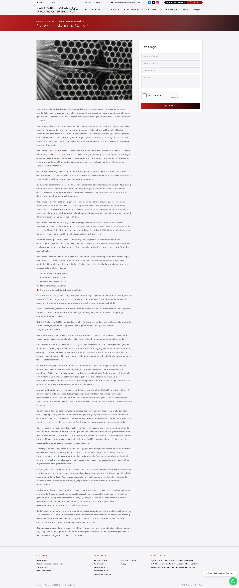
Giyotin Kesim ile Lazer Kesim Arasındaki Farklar (172, 560)
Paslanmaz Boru (100, 567)
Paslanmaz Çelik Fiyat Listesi (140, 10)
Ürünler (114, 10)
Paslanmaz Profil (100, 571)
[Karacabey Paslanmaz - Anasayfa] (56, 10)
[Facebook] (149, 2)
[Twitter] (153, 2)
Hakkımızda (73, 10)
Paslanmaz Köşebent (102, 574)
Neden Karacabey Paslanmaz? (49, 564)
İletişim (196, 10)
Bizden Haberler (43, 571)
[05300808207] (233, 581)
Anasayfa (41, 21)
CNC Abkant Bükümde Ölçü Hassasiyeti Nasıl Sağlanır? (175, 564)
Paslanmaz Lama (128, 560)
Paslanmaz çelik (55, 154)
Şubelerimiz (41, 567)
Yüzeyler (124, 564)
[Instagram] (157, 2)
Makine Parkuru (170, 10)
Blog (185, 10)
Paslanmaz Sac (100, 564)
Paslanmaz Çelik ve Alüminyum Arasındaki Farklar (173, 567)
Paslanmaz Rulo (100, 560)
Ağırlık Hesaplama (95, 10)
